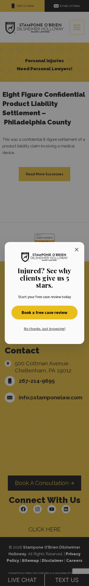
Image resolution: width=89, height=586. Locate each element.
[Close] (76, 249)
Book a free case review (44, 312)
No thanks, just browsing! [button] (44, 328)
